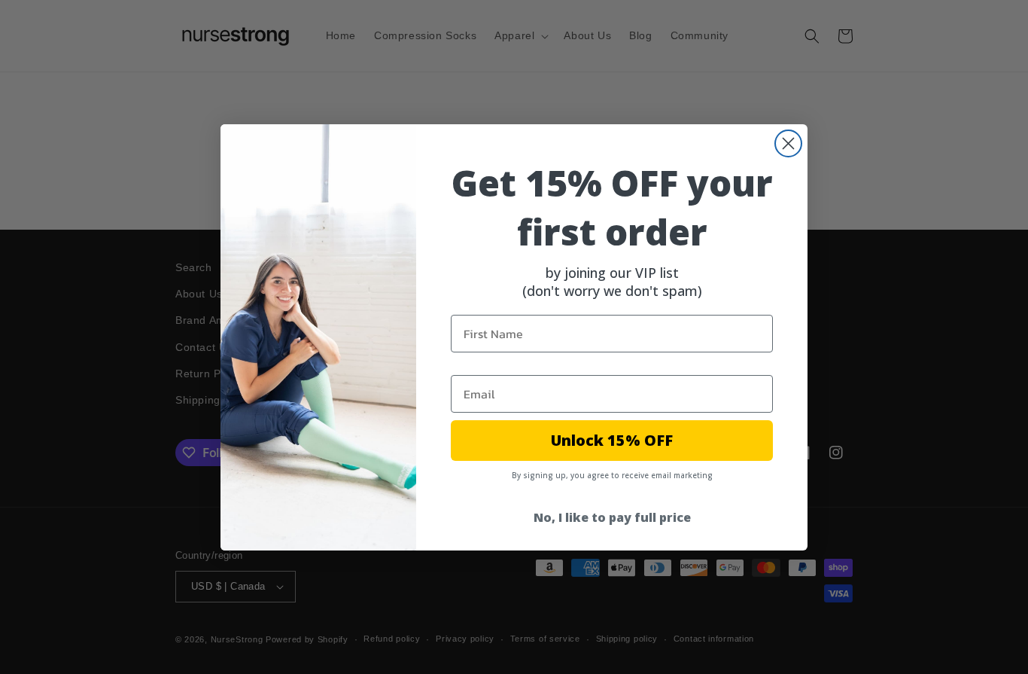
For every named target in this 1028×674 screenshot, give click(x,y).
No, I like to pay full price (612, 517)
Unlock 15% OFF (612, 440)
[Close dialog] (788, 143)
